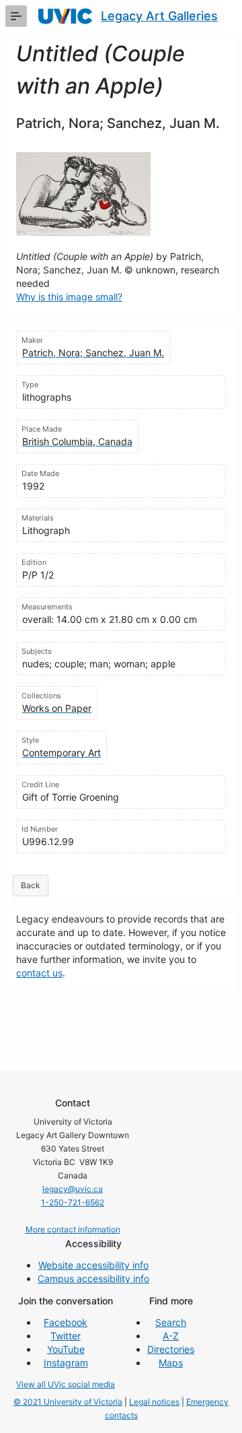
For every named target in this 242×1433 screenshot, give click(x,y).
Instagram (66, 1362)
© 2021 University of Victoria (67, 1402)
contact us (39, 972)
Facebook (65, 1322)
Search (170, 1322)
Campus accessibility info (93, 1278)
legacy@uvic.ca (72, 1189)
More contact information (73, 1229)
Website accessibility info (93, 1265)
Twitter (65, 1335)
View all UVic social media (65, 1384)
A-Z (171, 1335)
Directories (170, 1349)
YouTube (66, 1349)
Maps (171, 1362)
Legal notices (154, 1402)
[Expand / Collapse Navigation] (16, 16)
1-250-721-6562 (72, 1202)
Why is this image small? (69, 296)
